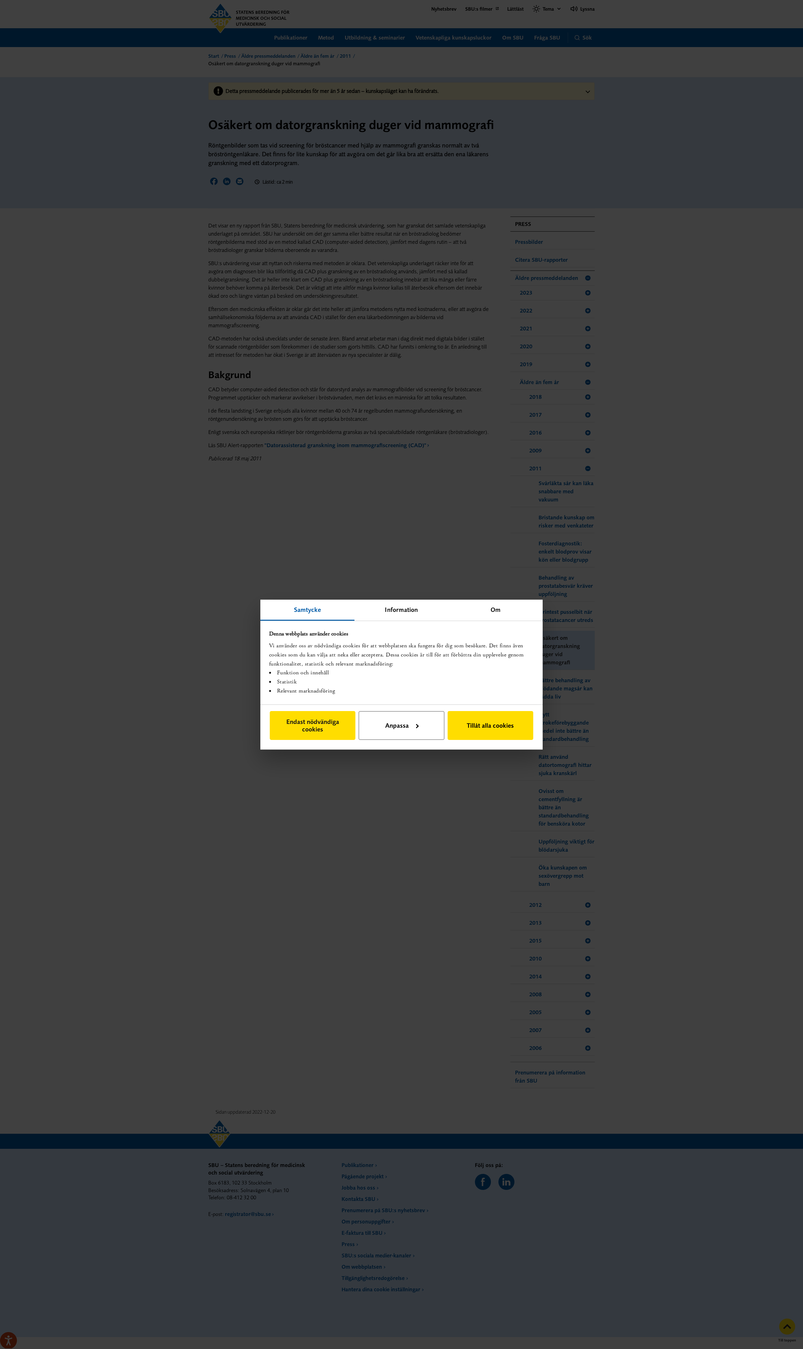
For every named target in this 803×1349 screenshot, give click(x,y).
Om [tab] (496, 609)
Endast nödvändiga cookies (312, 725)
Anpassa (397, 725)
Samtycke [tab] (307, 609)
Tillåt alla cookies (490, 725)
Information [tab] (401, 609)
